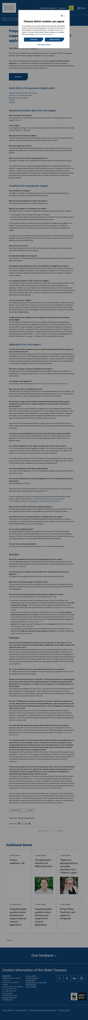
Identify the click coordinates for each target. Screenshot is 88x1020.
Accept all (33, 39)
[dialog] (44, 29)
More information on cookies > (44, 34)
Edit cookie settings (44, 45)
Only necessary (54, 39)
